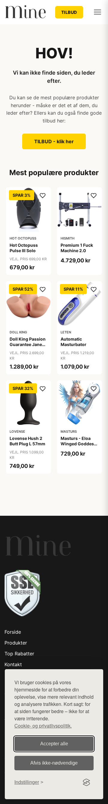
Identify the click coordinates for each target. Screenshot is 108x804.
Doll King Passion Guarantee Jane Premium (28, 344)
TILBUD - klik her (54, 141)
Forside (12, 632)
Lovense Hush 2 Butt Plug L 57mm (27, 441)
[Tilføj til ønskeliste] (42, 195)
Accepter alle (54, 743)
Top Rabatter (19, 654)
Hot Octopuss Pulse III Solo (24, 248)
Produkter (15, 643)
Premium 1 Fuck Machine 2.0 (77, 248)
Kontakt (13, 664)
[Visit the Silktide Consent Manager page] (86, 782)
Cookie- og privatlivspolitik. (43, 725)
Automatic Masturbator (73, 341)
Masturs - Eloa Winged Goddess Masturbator (78, 444)
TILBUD (69, 12)
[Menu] (98, 12)
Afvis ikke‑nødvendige (54, 762)
